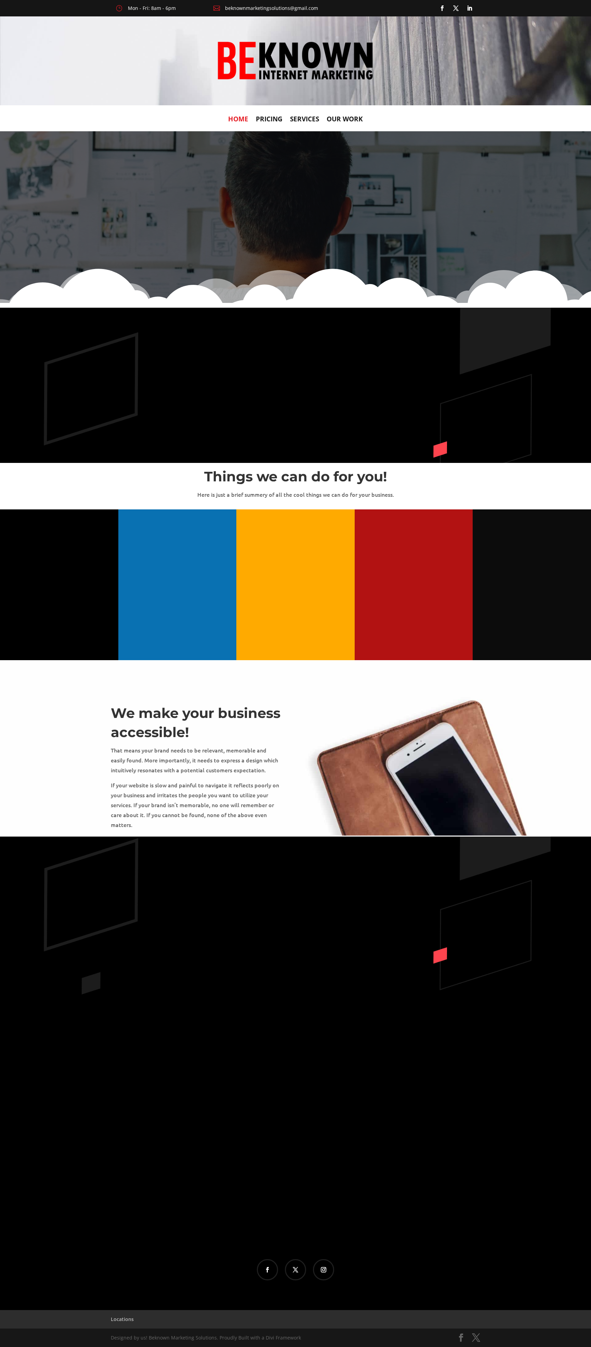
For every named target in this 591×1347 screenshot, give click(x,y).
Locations (122, 1319)
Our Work (345, 120)
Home (238, 120)
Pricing (269, 120)
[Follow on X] (455, 8)
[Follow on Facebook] (442, 8)
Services (304, 120)
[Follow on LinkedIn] (469, 8)
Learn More (453, 236)
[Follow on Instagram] (323, 1269)
